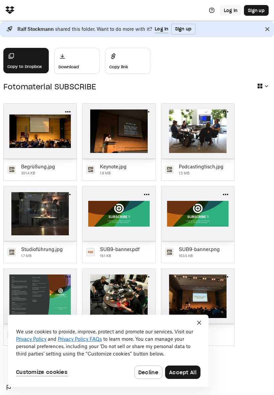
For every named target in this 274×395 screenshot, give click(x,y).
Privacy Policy (31, 339)
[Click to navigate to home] (9, 10)
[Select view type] (263, 86)
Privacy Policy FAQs (80, 339)
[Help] (212, 10)
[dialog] (108, 351)
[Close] (267, 29)
